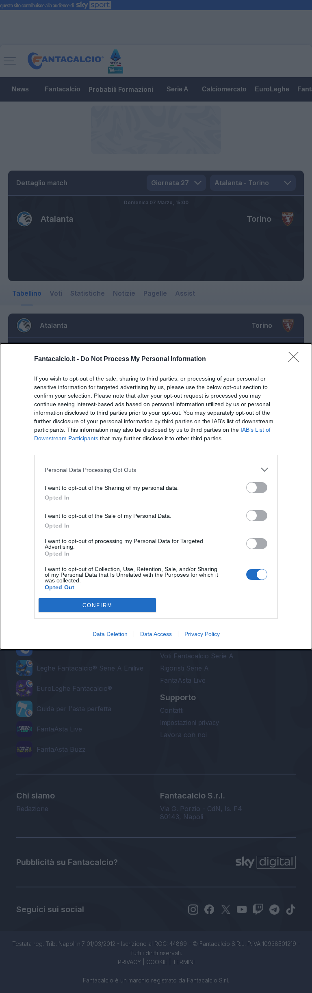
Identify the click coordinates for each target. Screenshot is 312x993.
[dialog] (156, 496)
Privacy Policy (202, 634)
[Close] (296, 359)
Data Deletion (110, 634)
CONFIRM (97, 605)
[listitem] (156, 469)
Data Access (156, 634)
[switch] (256, 487)
